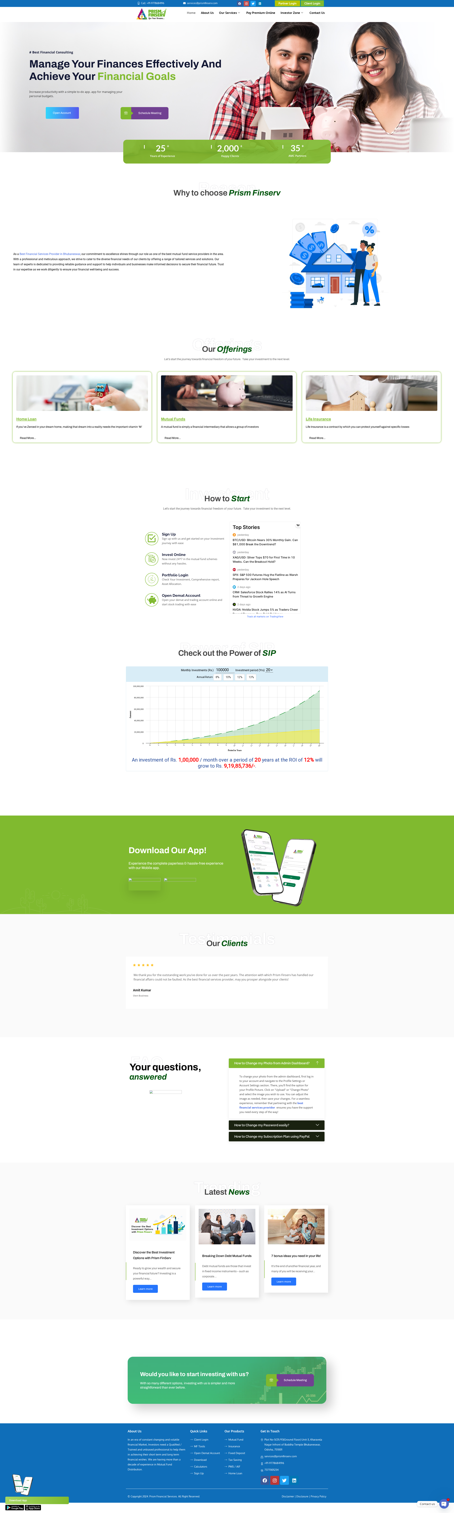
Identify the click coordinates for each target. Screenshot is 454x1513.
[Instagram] (246, 3)
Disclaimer (288, 1496)
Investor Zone (290, 13)
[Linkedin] (259, 3)
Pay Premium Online (260, 13)
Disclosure (302, 1496)
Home (191, 13)
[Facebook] (239, 3)
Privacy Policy (318, 1496)
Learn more (145, 1289)
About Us (207, 13)
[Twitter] (253, 3)
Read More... (39, 437)
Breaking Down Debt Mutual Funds (226, 1256)
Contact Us (317, 13)
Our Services (228, 13)
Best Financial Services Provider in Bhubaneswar (50, 254)
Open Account (62, 112)
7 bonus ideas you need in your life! (296, 1256)
